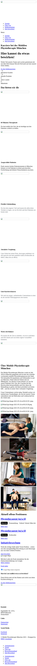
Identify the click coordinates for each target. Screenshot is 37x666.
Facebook (4, 632)
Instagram (4, 634)
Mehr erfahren (5, 563)
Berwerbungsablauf (11, 651)
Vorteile (7, 23)
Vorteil (7, 647)
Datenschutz (4, 622)
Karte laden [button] (4, 566)
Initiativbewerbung (10, 542)
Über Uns (8, 25)
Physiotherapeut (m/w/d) (13, 519)
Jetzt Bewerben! (10, 653)
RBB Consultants (6, 639)
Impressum (4, 624)
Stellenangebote (10, 27)
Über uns (7, 649)
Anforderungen (9, 646)
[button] (18, 32)
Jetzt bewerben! (10, 29)
